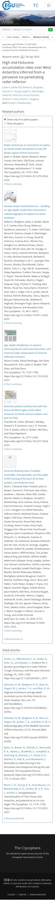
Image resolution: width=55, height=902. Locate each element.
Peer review (13, 37)
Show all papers (15, 123)
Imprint (22, 894)
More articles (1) (14, 638)
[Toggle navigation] (49, 5)
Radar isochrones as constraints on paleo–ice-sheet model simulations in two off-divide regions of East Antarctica (27, 148)
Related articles (41, 37)
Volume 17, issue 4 (22, 29)
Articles (6, 29)
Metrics (26, 37)
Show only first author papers (22, 119)
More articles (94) (15, 818)
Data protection (38, 894)
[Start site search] (50, 29)
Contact (11, 894)
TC (35, 5)
